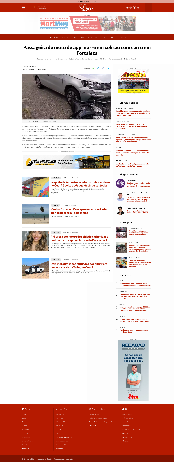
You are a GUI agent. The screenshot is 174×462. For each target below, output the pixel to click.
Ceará (74, 37)
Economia (122, 37)
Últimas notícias (128, 103)
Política (112, 37)
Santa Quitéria (53, 37)
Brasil (82, 37)
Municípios (125, 222)
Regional (65, 37)
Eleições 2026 (92, 37)
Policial (103, 37)
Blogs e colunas (128, 174)
